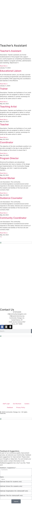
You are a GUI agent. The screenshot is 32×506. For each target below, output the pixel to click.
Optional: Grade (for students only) (11, 481)
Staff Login (6, 403)
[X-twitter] (10, 327)
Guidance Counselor (11, 198)
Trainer (4, 88)
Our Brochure (17, 403)
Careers (26, 403)
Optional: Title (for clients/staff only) (11, 495)
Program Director (9, 158)
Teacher (4, 124)
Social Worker (7, 178)
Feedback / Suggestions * (8, 467)
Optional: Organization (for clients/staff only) (14, 491)
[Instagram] (6, 327)
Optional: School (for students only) (11, 486)
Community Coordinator (13, 217)
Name (2, 477)
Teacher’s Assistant (10, 51)
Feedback (10, 407)
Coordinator (6, 142)
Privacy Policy (20, 407)
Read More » (4, 66)
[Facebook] (2, 327)
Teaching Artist (8, 106)
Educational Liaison (10, 70)
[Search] (31, 331)
